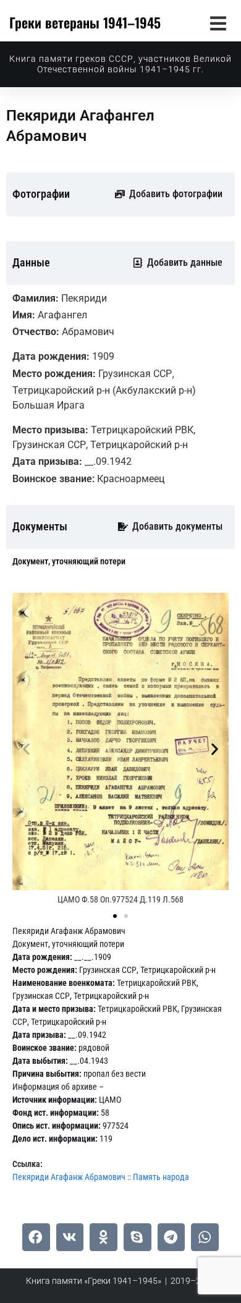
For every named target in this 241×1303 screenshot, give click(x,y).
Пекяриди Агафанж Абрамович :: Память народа (100, 1177)
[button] (218, 23)
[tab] (69, 561)
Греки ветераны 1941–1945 (85, 22)
